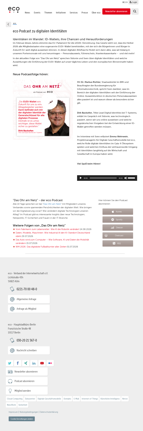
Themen (48, 12)
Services (74, 12)
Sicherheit (22, 405)
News (27, 12)
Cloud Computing (14, 398)
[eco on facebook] (17, 364)
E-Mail (76, 398)
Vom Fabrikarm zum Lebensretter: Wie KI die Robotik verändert (47, 229)
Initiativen (61, 12)
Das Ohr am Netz (52, 204)
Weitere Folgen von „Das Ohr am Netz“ (39, 225)
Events (37, 12)
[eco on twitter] (9, 364)
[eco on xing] (26, 364)
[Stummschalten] (125, 178)
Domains (67, 398)
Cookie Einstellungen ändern (22, 419)
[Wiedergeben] (80, 178)
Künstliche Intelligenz (110, 398)
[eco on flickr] (50, 364)
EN (127, 2)
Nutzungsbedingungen (29, 412)
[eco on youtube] (42, 364)
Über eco (96, 12)
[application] (107, 178)
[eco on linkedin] (34, 364)
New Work (11, 405)
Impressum (13, 412)
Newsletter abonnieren (116, 11)
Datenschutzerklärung (49, 412)
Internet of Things (90, 398)
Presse (85, 12)
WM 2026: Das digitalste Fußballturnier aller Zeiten (41, 246)
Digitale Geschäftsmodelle (49, 398)
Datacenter (30, 398)
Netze (125, 398)
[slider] (132, 177)
